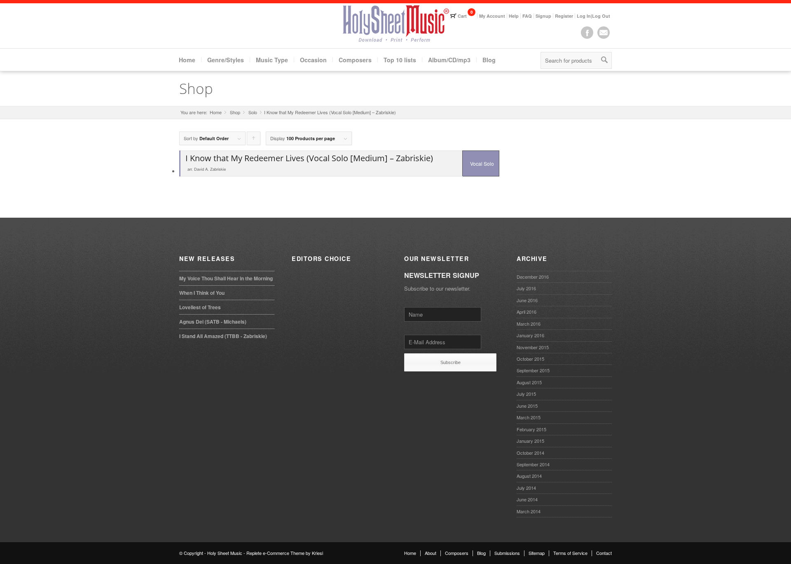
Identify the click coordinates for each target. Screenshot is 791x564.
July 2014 (526, 487)
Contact (604, 553)
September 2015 (533, 370)
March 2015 (529, 417)
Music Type (272, 60)
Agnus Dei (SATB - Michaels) (212, 321)
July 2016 (526, 288)
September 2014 (533, 464)
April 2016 (526, 311)
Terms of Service (570, 553)
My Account (492, 16)
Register (564, 16)
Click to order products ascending (253, 140)
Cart (462, 16)
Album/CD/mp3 (449, 60)
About (430, 553)
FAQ (527, 16)
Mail (603, 32)
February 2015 (531, 429)
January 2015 (530, 440)
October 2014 (530, 452)
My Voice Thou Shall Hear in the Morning (226, 278)
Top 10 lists (400, 60)
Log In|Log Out (593, 16)
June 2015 (527, 405)
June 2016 (527, 300)
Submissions (507, 553)
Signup (543, 16)
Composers (355, 60)
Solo (252, 112)
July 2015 (526, 393)
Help (514, 16)
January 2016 (530, 335)
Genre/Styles (225, 60)
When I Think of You (202, 292)
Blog (489, 60)
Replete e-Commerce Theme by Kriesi (284, 553)
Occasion (313, 60)
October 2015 (530, 358)
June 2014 (527, 499)
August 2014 (529, 475)
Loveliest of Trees (200, 307)
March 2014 (529, 511)
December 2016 (533, 276)
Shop (196, 88)
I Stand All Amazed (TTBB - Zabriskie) (223, 336)
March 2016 (529, 323)
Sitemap (537, 553)
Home (187, 60)
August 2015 (529, 382)
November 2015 (533, 347)
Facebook (587, 32)
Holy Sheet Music (224, 553)
